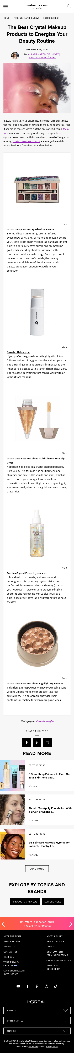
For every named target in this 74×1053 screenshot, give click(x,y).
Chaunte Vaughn (45, 721)
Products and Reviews (26, 17)
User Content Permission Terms (57, 953)
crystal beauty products (26, 141)
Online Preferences (58, 960)
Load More (37, 868)
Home (6, 17)
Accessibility (54, 936)
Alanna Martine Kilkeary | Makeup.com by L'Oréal (44, 56)
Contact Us (10, 951)
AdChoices (33, 1046)
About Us (9, 946)
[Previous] (3, 924)
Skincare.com (11, 941)
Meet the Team (12, 936)
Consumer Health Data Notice (14, 972)
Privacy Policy (55, 941)
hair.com (8, 956)
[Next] (70, 924)
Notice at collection (53, 967)
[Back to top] (66, 1045)
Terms (50, 946)
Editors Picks (51, 17)
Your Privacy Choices (11, 963)
